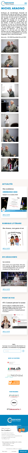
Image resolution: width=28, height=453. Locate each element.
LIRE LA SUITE (6, 215)
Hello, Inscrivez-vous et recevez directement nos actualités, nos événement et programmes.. (14, 346)
